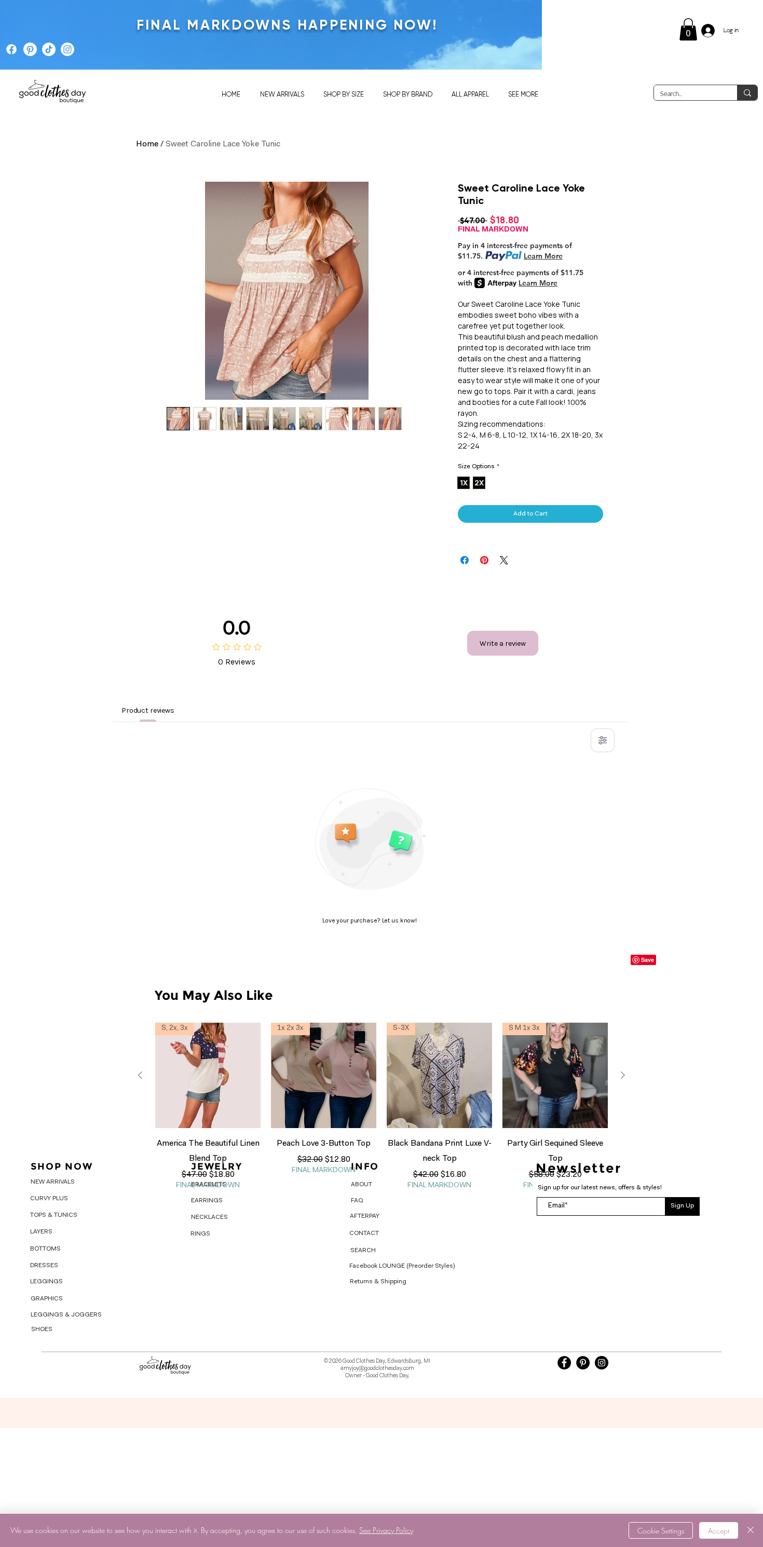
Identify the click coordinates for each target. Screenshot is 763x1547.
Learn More (543, 256)
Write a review (503, 643)
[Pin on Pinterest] (484, 560)
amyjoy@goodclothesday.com (377, 1369)
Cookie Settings (660, 1531)
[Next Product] (623, 1075)
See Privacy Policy (386, 1530)
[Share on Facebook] (464, 560)
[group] (381, 1106)
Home (147, 144)
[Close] (750, 1530)
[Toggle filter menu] (603, 740)
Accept (718, 1531)
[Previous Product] (140, 1075)
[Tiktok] (49, 49)
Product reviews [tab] (147, 710)
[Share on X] (504, 560)
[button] (688, 29)
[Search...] (747, 92)
